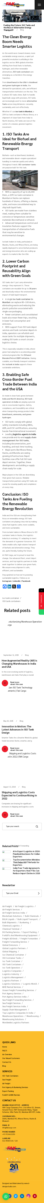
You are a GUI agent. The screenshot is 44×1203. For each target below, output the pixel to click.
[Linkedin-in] (22, 1196)
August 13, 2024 (9, 787)
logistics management (12, 977)
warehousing (33, 1016)
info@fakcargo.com (9, 1127)
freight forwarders (29, 938)
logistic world (30, 983)
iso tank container (10, 598)
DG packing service (11, 932)
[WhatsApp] (41, 612)
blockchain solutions (12, 915)
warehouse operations (12, 1016)
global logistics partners (14, 948)
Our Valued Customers (11, 1058)
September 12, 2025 (11, 655)
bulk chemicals (32, 915)
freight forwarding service (14, 941)
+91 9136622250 (8, 1134)
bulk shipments (9, 922)
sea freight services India (14, 1006)
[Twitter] (16, 1196)
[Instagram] (28, 1196)
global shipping (9, 951)
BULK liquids (8, 919)
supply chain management (14, 1009)
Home (4, 1047)
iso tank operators (11, 967)
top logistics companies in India (17, 1012)
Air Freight (6, 1083)
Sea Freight (6, 1079)
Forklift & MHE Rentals (11, 1095)
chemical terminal (10, 928)
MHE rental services (11, 987)
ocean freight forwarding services (18, 990)
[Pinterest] (35, 1196)
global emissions (10, 945)
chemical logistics (11, 925)
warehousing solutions (13, 1019)
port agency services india (14, 996)
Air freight (7, 906)
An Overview (7, 1054)
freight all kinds (9, 938)
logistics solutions (11, 983)
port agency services (11, 993)
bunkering (24, 922)
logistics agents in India (24, 434)
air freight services (11, 909)
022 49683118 (7, 1141)
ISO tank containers (11, 601)
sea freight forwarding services (17, 999)
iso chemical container (13, 954)
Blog (27, 655)
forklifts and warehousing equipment (20, 935)
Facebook (26, 581)
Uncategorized (20, 862)
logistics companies (11, 970)
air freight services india (13, 912)
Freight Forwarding (22, 846)
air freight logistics (24, 906)
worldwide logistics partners (15, 1022)
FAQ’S (4, 1050)
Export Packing (30, 932)
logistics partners (10, 980)
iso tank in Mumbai (23, 111)
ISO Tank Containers (10, 1076)
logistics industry (10, 974)
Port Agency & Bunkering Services (15, 1087)
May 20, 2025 (8, 721)
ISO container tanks (11, 957)
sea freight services (11, 1003)
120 (16, 1141)
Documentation (21, 854)
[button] (5, 1196)
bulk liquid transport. (27, 919)
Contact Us (6, 1062)
